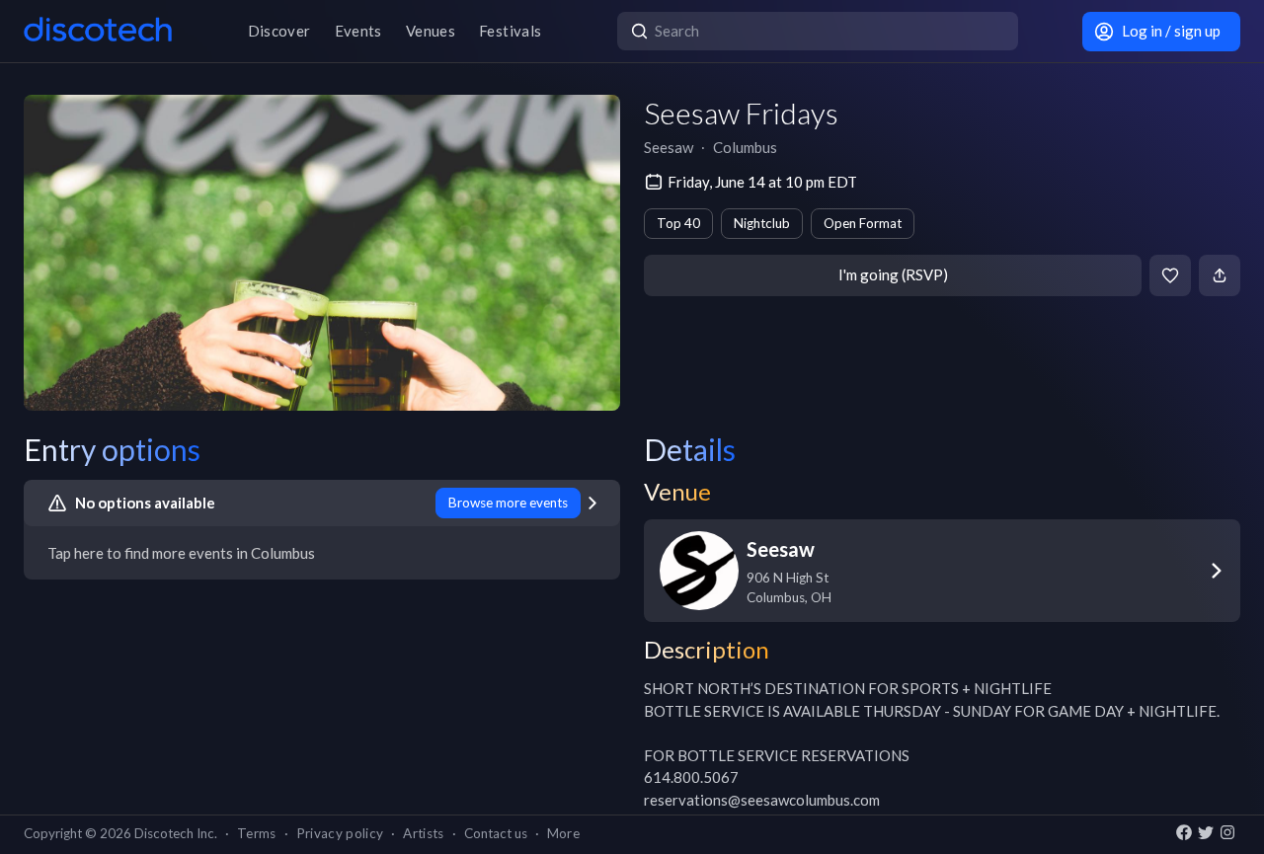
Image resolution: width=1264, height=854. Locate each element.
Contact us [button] (495, 833)
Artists (423, 833)
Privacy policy (340, 833)
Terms (256, 833)
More (563, 833)
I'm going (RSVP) (893, 274)
